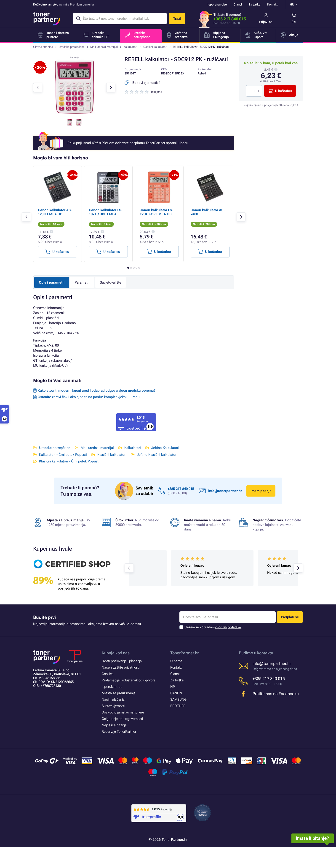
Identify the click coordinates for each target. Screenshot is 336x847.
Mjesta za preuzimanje (118, 693)
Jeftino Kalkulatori (165, 448)
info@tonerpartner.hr (225, 491)
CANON (176, 693)
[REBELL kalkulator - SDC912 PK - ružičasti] (74, 113)
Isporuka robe (217, 4)
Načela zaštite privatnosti (120, 667)
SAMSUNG (178, 699)
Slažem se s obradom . (213, 627)
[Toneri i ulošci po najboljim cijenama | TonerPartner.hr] (46, 18)
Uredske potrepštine (72, 47)
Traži (177, 18)
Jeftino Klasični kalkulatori (157, 455)
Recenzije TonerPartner (119, 732)
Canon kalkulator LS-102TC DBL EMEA (105, 212)
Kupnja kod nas (116, 652)
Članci (238, 4)
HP (172, 687)
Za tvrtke (254, 4)
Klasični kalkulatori (155, 47)
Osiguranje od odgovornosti (122, 719)
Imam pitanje (261, 491)
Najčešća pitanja (114, 725)
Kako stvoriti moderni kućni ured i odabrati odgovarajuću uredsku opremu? (96, 390)
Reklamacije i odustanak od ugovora (128, 680)
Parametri (82, 282)
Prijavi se (265, 22)
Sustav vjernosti (113, 706)
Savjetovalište (110, 282)
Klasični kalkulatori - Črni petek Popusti (69, 461)
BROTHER (177, 706)
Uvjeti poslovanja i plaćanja (122, 661)
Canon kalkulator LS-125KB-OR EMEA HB (156, 212)
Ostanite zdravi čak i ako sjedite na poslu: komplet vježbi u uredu (89, 397)
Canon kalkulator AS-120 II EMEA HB (55, 212)
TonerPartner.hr (184, 652)
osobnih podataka (228, 627)
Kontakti (272, 4)
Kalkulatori (130, 47)
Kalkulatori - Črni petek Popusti (63, 455)
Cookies (107, 674)
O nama (176, 661)
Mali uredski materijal (104, 47)
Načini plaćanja (113, 699)
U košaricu (283, 91)
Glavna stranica (43, 47)
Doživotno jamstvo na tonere (123, 712)
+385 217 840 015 (229, 18)
